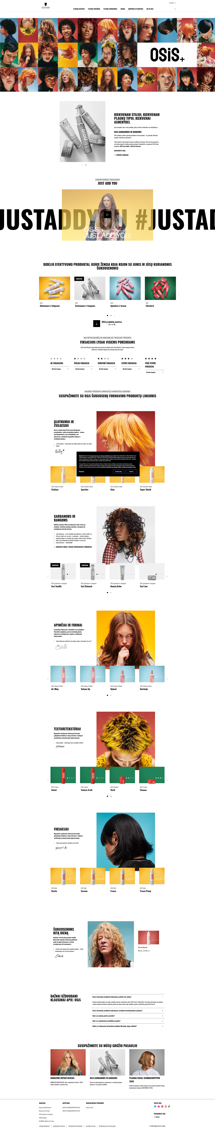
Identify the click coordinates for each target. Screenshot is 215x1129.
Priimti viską (118, 471)
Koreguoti (81, 471)
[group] (107, 55)
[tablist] (107, 315)
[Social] (155, 1106)
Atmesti (131, 471)
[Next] (178, 295)
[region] (108, 464)
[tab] (107, 315)
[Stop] (82, 165)
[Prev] (36, 295)
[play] (107, 215)
